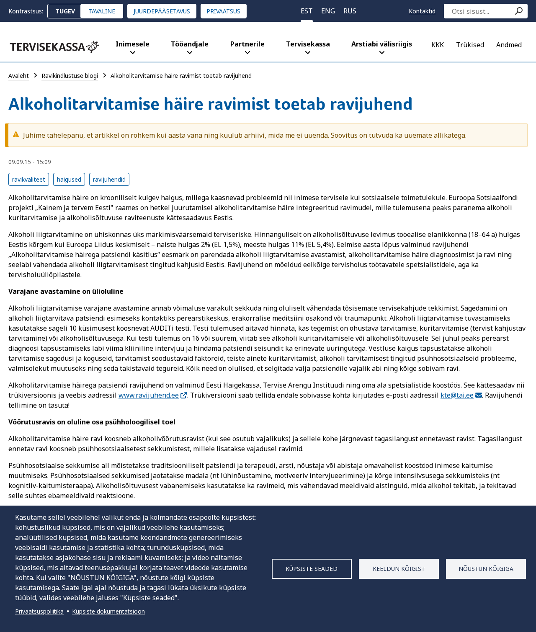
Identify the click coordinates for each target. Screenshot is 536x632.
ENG (328, 10)
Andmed (509, 44)
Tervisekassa (308, 44)
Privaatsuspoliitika (39, 611)
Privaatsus (223, 11)
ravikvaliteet (28, 179)
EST (307, 10)
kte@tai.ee (457, 395)
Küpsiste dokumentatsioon (108, 611)
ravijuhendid (109, 179)
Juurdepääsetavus (162, 11)
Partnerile (247, 44)
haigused (69, 179)
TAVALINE (101, 11)
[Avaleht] (54, 47)
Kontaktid (422, 11)
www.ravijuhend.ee (149, 395)
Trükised (470, 44)
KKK (437, 44)
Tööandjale (190, 44)
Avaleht (18, 76)
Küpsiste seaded (312, 569)
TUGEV (65, 11)
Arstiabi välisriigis (381, 44)
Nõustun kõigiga (486, 569)
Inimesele (132, 44)
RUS (349, 10)
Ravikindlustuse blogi (69, 76)
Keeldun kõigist (399, 569)
